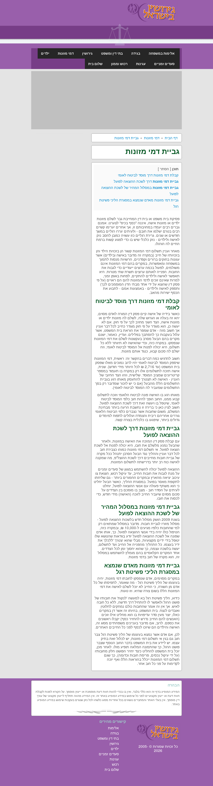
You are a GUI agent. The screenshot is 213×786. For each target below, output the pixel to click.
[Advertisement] (106, 100)
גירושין (114, 743)
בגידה (114, 732)
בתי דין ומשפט (108, 738)
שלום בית (112, 769)
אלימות (113, 727)
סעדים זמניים (109, 753)
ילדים (115, 748)
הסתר (164, 168)
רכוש (115, 764)
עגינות (114, 758)
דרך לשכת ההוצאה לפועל (146, 181)
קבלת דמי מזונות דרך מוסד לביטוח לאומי (148, 174)
